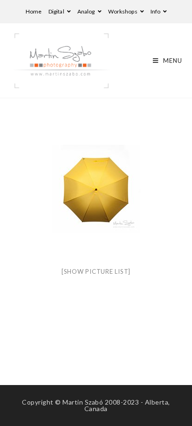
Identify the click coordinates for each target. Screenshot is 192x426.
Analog (86, 11)
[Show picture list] (96, 271)
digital (56, 11)
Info (156, 11)
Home (33, 11)
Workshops (123, 11)
